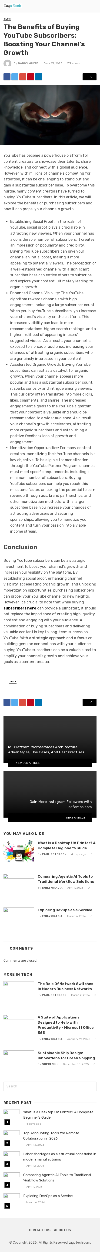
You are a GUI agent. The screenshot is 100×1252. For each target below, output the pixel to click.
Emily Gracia (52, 887)
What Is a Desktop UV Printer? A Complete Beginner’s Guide (67, 845)
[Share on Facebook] (6, 76)
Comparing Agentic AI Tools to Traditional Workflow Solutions (66, 879)
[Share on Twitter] (14, 76)
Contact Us (39, 1230)
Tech (7, 19)
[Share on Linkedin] (38, 76)
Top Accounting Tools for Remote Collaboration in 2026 (51, 1135)
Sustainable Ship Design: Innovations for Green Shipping (66, 1055)
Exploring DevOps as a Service (65, 910)
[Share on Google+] (22, 76)
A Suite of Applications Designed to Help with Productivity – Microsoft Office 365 (66, 1025)
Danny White (28, 63)
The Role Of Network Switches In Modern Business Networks (65, 986)
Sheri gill (50, 1064)
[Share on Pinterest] (30, 76)
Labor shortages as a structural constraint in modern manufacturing (59, 1156)
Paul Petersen (54, 854)
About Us (62, 1230)
